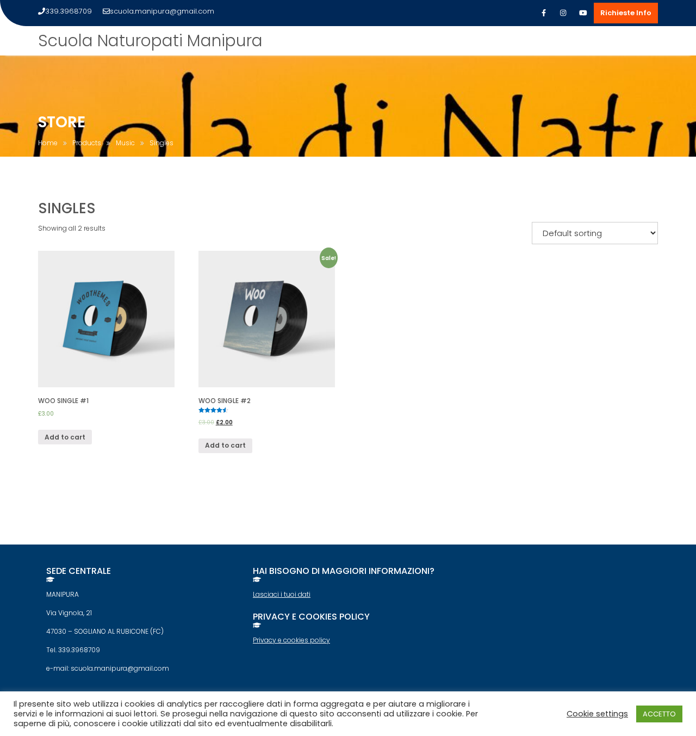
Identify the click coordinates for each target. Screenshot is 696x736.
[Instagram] (563, 13)
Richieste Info (625, 13)
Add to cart (65, 437)
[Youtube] (583, 13)
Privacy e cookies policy (291, 640)
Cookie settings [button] (597, 714)
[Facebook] (543, 13)
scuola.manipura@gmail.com (162, 11)
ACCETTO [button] (659, 714)
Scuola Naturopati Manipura (150, 40)
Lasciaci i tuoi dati (281, 594)
